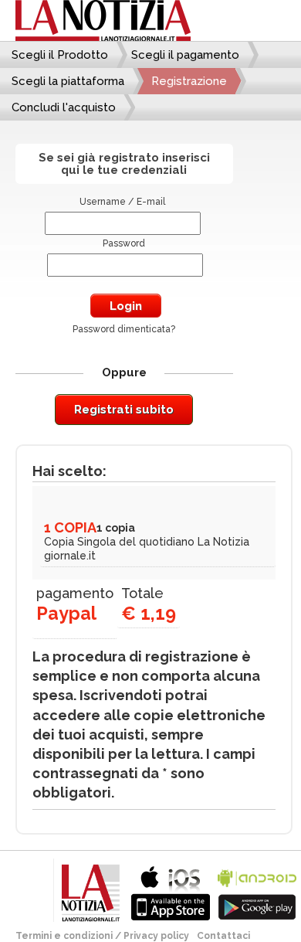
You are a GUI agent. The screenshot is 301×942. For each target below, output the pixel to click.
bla (170, 891)
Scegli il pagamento (185, 55)
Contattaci (223, 935)
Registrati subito (124, 410)
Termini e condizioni (64, 935)
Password (124, 243)
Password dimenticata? (124, 329)
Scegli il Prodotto (60, 55)
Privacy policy (156, 935)
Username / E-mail (122, 201)
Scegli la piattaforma (68, 81)
